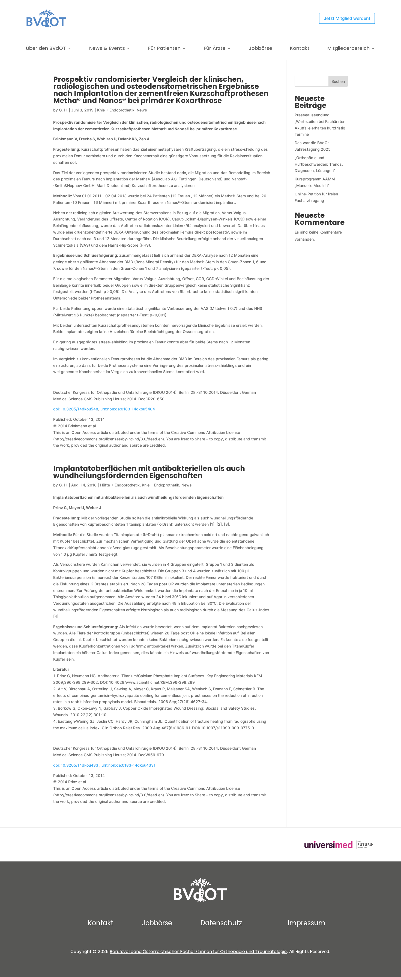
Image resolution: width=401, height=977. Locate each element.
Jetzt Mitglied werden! (347, 18)
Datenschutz (221, 922)
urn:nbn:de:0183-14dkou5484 (127, 409)
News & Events (107, 49)
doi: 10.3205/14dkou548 (75, 409)
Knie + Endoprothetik (115, 110)
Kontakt (300, 49)
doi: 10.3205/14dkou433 (76, 765)
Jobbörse (260, 49)
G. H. (63, 110)
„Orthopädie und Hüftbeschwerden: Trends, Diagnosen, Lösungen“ (319, 164)
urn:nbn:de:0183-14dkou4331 (128, 765)
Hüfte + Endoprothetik (120, 485)
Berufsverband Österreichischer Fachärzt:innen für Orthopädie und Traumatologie (198, 951)
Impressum (306, 922)
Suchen (338, 81)
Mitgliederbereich (348, 49)
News (142, 110)
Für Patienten (164, 49)
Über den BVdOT (46, 49)
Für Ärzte (215, 49)
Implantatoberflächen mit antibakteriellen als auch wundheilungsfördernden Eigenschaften (149, 472)
